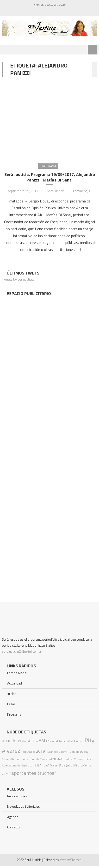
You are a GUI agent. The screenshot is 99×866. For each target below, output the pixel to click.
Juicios (11, 693)
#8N (48, 741)
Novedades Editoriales (23, 806)
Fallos (11, 703)
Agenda (12, 816)
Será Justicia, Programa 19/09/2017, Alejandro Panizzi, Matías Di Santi (49, 177)
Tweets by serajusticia (18, 279)
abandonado (30, 741)
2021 (5, 774)
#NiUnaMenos (82, 765)
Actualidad (14, 683)
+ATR (52, 759)
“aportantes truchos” (32, 773)
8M (42, 740)
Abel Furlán (59, 741)
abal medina (65, 759)
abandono (11, 740)
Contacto (13, 827)
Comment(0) (82, 190)
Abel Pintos (74, 741)
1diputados (28, 751)
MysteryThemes (70, 859)
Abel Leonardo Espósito (17, 765)
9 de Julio (65, 765)
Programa (48, 166)
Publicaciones (17, 796)
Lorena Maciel (17, 672)
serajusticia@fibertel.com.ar (22, 651)
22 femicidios (82, 759)
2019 (40, 751)
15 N (36, 765)
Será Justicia (55, 190)
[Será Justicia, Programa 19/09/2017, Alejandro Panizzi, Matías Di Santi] (49, 119)
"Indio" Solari (49, 765)
